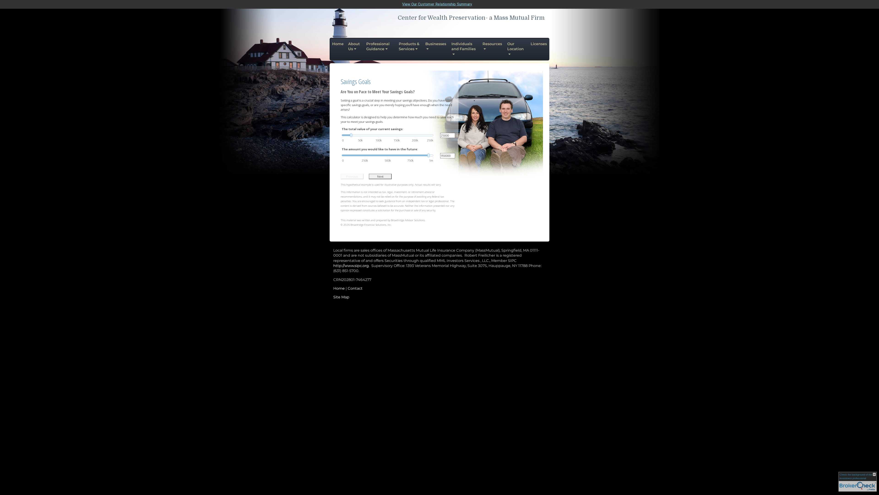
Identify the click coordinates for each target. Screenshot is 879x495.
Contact (355, 288)
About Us (354, 46)
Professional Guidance (378, 46)
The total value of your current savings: (372, 129)
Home (338, 44)
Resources (492, 44)
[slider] (387, 135)
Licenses (539, 44)
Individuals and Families (463, 46)
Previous (352, 176)
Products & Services (409, 46)
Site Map (341, 297)
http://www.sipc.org (351, 266)
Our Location (515, 46)
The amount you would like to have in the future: (380, 149)
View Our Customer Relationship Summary (437, 4)
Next (380, 176)
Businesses (435, 44)
